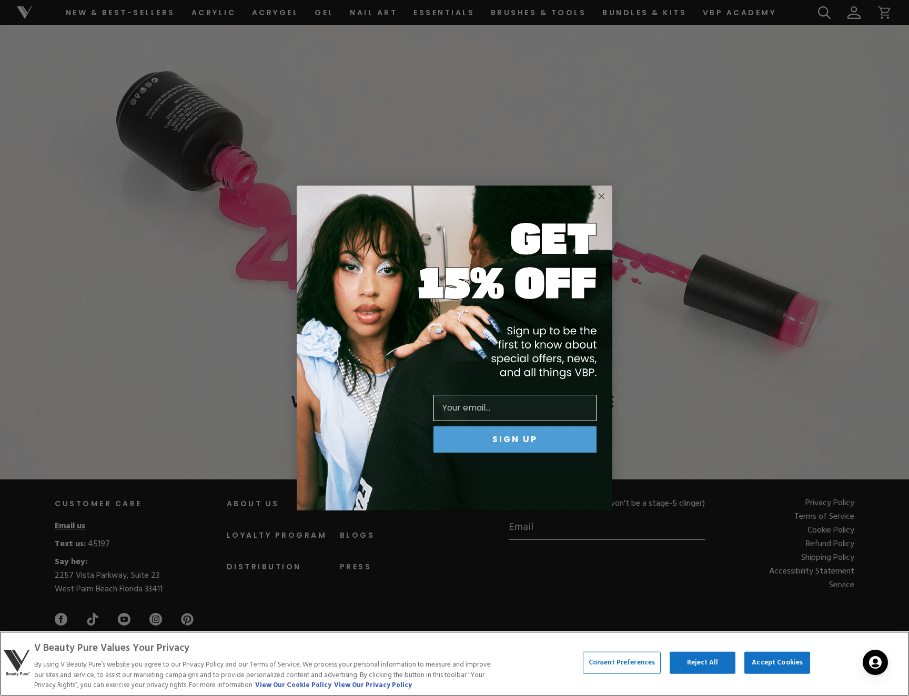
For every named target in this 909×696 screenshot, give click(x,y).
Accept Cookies (777, 662)
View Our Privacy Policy (373, 685)
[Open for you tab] (875, 662)
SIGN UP (515, 439)
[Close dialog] (601, 196)
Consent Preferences (622, 662)
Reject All (702, 662)
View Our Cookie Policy (293, 685)
